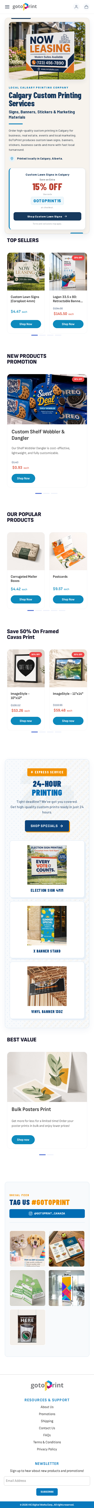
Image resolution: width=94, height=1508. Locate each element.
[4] (58, 335)
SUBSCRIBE (47, 1491)
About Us (47, 1407)
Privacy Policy (47, 1449)
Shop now (26, 721)
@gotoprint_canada (49, 1213)
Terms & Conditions (47, 1442)
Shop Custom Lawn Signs (44, 216)
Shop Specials (44, 826)
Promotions (47, 1414)
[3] (50, 335)
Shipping (47, 1421)
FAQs (47, 1435)
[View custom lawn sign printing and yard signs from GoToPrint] (47, 50)
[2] (42, 335)
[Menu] (7, 7)
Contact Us (47, 1428)
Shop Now (25, 324)
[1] (34, 335)
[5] (62, 610)
